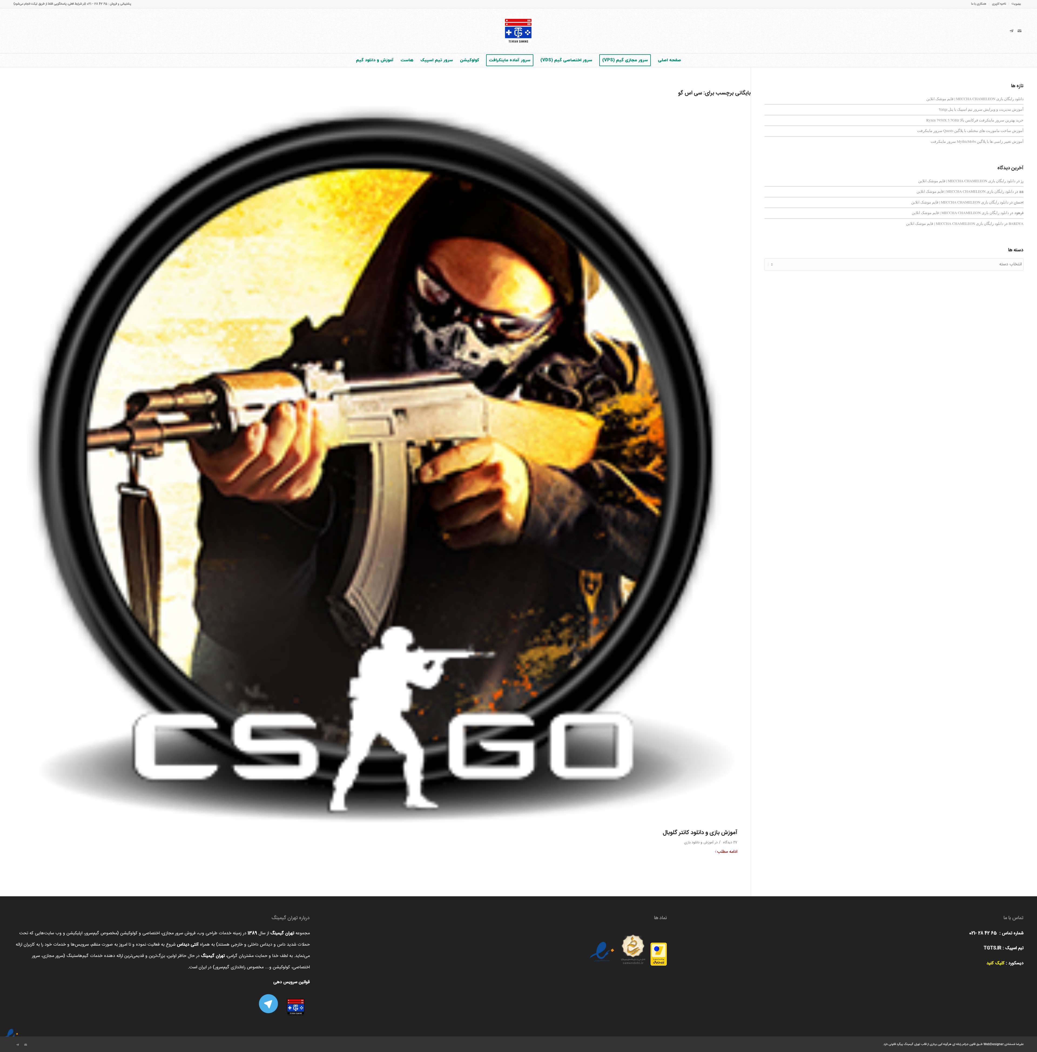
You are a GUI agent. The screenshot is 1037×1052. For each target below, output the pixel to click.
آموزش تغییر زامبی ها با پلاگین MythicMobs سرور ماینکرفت (977, 141)
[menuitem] (1015, 4)
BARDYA (1016, 223)
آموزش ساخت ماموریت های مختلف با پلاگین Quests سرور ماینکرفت (970, 130)
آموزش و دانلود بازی (698, 842)
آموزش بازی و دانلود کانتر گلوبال (700, 832)
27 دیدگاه (729, 842)
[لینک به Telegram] (1011, 31)
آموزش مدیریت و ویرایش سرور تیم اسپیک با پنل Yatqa (981, 109)
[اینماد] (11, 1032)
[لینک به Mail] (1019, 31)
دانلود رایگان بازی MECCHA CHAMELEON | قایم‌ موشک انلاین (974, 98)
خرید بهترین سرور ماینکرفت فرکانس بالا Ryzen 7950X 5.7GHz (974, 120)
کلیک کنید (996, 963)
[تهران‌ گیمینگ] (518, 30)
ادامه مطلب (727, 851)
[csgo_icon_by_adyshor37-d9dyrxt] (375, 462)
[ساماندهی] (633, 947)
